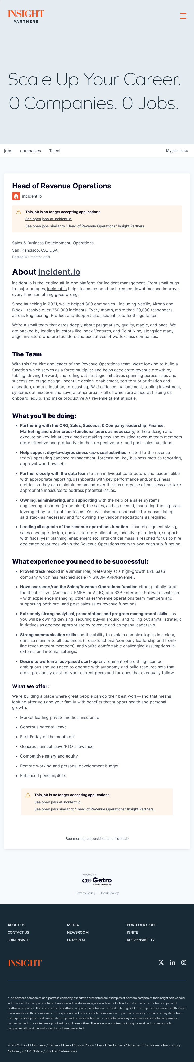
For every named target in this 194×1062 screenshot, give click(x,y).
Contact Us (18, 932)
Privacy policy (85, 893)
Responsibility (141, 940)
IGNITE (132, 932)
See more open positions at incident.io (97, 838)
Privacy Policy (83, 1045)
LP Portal (76, 940)
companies (30, 150)
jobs (8, 150)
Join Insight (19, 940)
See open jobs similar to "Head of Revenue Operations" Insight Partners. (85, 226)
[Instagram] (183, 962)
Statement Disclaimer (143, 1045)
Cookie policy (109, 893)
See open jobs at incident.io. (48, 219)
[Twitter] (161, 962)
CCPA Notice (32, 1051)
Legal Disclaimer (110, 1045)
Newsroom (78, 932)
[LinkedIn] (172, 962)
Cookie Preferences (61, 1051)
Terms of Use (59, 1045)
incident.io (59, 272)
